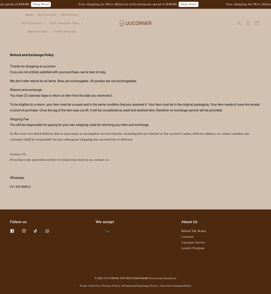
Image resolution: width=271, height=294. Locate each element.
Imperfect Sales (37, 31)
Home (29, 15)
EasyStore (170, 278)
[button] (239, 23)
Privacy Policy (111, 286)
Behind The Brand (193, 231)
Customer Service (193, 242)
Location (187, 237)
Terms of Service (90, 286)
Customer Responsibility (175, 286)
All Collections (31, 23)
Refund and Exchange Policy (140, 286)
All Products (69, 15)
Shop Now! (38, 4)
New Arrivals (47, 15)
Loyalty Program (64, 31)
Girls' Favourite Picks (64, 23)
